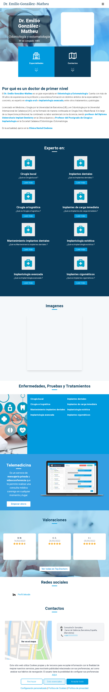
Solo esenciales (54, 681)
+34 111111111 (71, 635)
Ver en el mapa (28, 641)
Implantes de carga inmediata (82, 404)
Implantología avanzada (42, 415)
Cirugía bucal (36, 399)
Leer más (28, 182)
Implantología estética (78, 409)
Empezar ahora (18, 504)
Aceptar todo (77, 681)
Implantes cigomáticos (78, 415)
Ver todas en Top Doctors (55, 569)
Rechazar (31, 681)
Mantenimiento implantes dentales (47, 409)
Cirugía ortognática (40, 404)
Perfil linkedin (24, 594)
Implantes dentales (76, 399)
